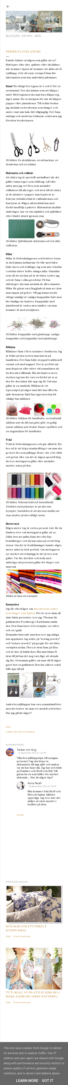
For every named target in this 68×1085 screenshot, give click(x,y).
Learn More (27, 1080)
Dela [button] (8, 726)
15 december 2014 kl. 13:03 (42, 786)
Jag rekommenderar (24, 731)
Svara (20, 815)
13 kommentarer (22, 1002)
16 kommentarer (22, 936)
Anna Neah (35, 783)
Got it (47, 1080)
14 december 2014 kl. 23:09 (32, 752)
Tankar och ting (26, 749)
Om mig (27, 36)
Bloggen (13, 36)
